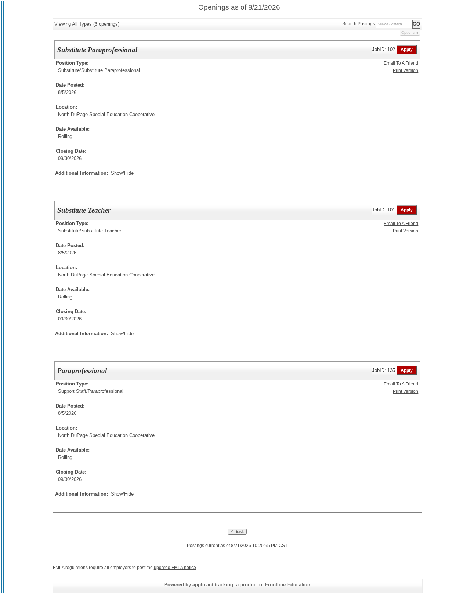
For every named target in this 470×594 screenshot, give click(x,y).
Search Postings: (359, 23)
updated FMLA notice (175, 567)
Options (408, 32)
